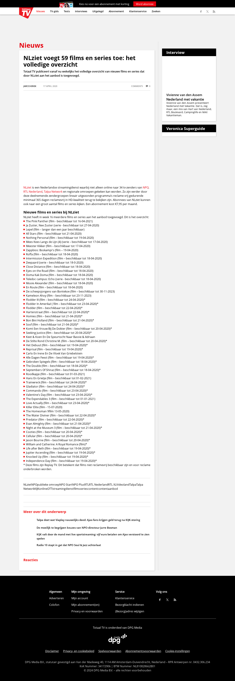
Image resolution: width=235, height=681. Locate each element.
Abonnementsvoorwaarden (143, 651)
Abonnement (116, 11)
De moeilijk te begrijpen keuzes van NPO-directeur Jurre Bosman (77, 527)
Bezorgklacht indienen (129, 605)
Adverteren (56, 598)
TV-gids (54, 11)
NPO (145, 187)
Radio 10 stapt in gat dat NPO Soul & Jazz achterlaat (69, 545)
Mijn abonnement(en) (85, 605)
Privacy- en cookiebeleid (78, 651)
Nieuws (40, 11)
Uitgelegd (98, 11)
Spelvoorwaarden (109, 651)
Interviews (81, 11)
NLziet (27, 187)
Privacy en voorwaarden (87, 611)
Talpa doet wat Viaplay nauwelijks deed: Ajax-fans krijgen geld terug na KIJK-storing (88, 520)
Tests (67, 11)
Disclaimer (52, 651)
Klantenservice (138, 11)
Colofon (54, 605)
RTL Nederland (32, 191)
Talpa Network (53, 191)
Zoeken (156, 11)
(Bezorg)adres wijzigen (129, 611)
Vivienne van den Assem (184, 95)
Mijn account (79, 598)
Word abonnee (144, 4)
